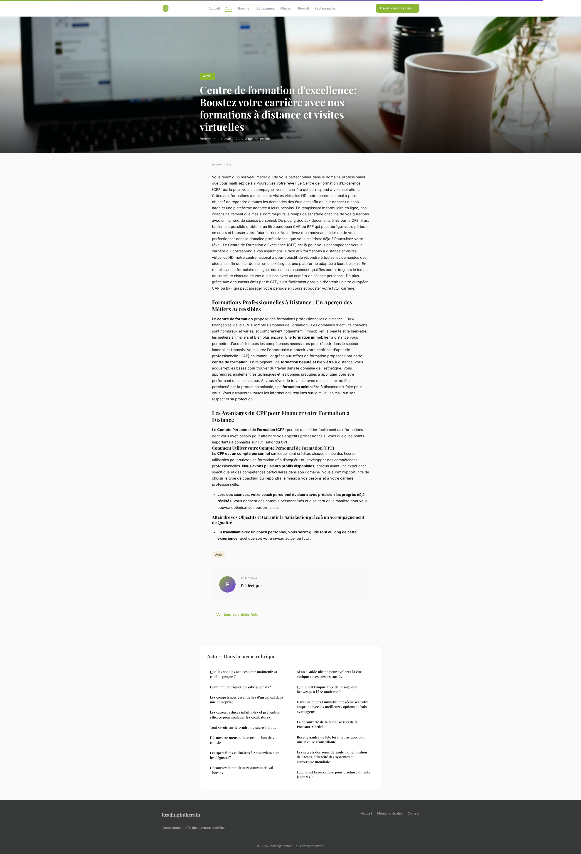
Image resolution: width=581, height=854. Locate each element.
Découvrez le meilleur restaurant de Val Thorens (241, 770)
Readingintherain (181, 814)
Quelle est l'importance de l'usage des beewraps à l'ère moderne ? (327, 689)
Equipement (266, 8)
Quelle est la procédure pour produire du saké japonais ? (334, 774)
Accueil (214, 8)
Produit (303, 8)
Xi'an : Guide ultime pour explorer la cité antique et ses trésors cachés (329, 674)
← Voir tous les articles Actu (235, 614)
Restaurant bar (326, 8)
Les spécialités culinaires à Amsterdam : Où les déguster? (244, 755)
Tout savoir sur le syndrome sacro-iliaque (243, 727)
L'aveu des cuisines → (397, 8)
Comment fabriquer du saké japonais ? (240, 687)
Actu (228, 8)
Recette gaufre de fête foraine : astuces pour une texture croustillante (331, 739)
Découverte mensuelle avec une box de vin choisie (244, 740)
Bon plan (244, 8)
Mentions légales (389, 813)
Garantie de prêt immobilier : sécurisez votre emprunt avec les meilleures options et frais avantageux (333, 707)
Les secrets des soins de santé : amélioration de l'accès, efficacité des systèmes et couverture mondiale (332, 757)
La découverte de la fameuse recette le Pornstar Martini (327, 724)
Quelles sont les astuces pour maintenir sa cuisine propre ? (243, 674)
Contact (413, 813)
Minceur (286, 8)
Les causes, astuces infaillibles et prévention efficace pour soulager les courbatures (245, 714)
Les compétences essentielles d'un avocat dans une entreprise (246, 699)
